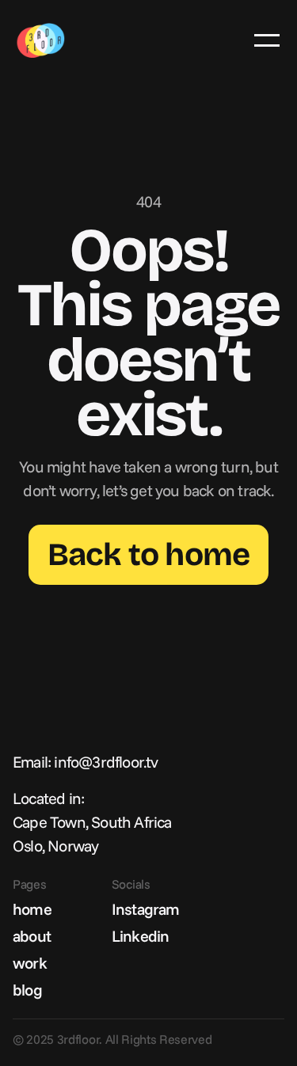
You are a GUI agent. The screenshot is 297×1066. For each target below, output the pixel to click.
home (32, 909)
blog (27, 990)
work (30, 963)
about (32, 936)
